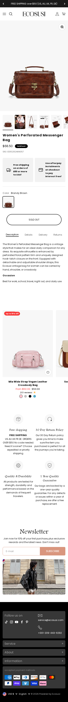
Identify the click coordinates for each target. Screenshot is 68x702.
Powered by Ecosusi (49, 693)
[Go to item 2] (20, 122)
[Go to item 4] (44, 122)
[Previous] (3, 3)
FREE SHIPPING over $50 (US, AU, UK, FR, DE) (34, 3)
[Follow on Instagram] (11, 622)
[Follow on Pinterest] (27, 622)
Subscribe (52, 551)
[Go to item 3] (32, 122)
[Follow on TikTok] (6, 622)
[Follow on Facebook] (22, 622)
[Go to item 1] (8, 122)
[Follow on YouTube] (16, 622)
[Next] (64, 3)
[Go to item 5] (56, 122)
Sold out (34, 219)
